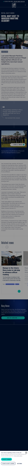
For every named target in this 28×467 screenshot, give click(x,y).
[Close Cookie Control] (26, 452)
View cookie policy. (18, 455)
